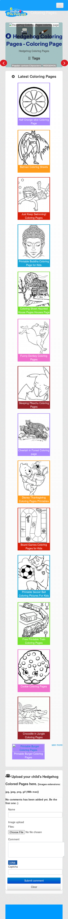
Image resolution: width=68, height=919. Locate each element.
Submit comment (34, 880)
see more (57, 745)
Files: (11, 826)
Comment (13, 839)
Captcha (13, 866)
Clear (34, 887)
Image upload (16, 822)
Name (11, 809)
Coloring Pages (44, 12)
